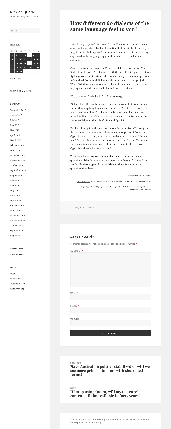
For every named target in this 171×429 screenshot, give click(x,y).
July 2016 (14, 180)
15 (12, 63)
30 (16, 71)
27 (34, 67)
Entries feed (16, 278)
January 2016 (16, 210)
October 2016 (16, 165)
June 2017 (14, 125)
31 (21, 71)
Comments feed (17, 283)
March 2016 (15, 200)
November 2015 (17, 220)
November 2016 (17, 160)
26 (29, 67)
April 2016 (15, 195)
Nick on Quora (22, 12)
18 (25, 63)
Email (74, 305)
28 (38, 67)
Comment (76, 250)
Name (74, 292)
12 (29, 59)
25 (25, 67)
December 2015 (17, 215)
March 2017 (15, 140)
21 (38, 63)
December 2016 (17, 155)
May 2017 (14, 130)
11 (25, 59)
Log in (13, 273)
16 (16, 63)
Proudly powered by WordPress (85, 419)
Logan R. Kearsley (83, 181)
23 (16, 67)
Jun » (19, 78)
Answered (133, 176)
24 (21, 67)
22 (12, 67)
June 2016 (14, 185)
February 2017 (17, 145)
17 (21, 63)
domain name (121, 419)
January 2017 (16, 150)
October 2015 (16, 225)
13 (34, 59)
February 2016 (17, 205)
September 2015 (18, 230)
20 (34, 63)
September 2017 (18, 110)
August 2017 (16, 115)
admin (91, 207)
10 (21, 59)
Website (74, 318)
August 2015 (16, 235)
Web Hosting (95, 422)
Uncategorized (17, 254)
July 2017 (14, 120)
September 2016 (18, 170)
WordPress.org (17, 288)
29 (12, 71)
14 (38, 59)
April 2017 (15, 135)
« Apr (12, 78)
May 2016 (14, 190)
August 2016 (16, 175)
